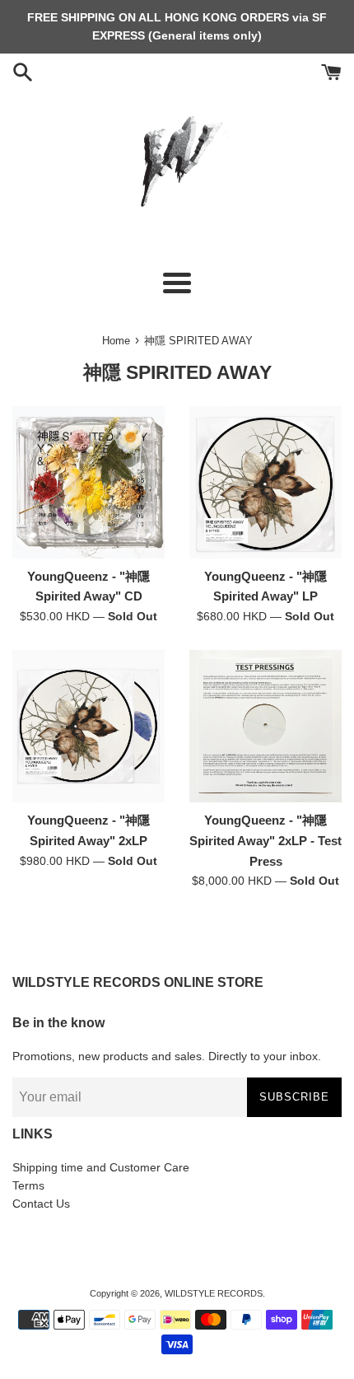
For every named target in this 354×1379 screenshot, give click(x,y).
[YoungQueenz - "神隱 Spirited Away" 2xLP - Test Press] (265, 726)
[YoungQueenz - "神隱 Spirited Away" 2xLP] (88, 726)
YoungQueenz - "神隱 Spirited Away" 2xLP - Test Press (265, 840)
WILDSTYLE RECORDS (214, 1293)
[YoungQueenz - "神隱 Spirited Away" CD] (88, 482)
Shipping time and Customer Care (100, 1167)
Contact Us (41, 1203)
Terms (28, 1185)
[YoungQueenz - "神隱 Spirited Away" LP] (265, 482)
